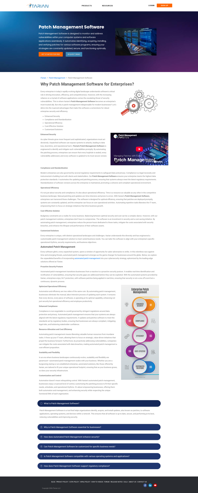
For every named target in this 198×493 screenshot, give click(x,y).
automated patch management (87, 258)
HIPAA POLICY (85, 482)
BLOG (53, 482)
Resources (107, 5)
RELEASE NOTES (117, 482)
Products (87, 5)
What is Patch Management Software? (61, 403)
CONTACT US (142, 482)
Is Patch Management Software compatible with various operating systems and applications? (86, 456)
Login (151, 5)
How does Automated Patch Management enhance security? (71, 437)
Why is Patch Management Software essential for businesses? (72, 427)
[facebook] (145, 486)
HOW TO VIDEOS (97, 482)
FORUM (106, 482)
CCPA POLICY (74, 482)
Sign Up (164, 5)
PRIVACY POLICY (62, 482)
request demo (74, 54)
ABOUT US (132, 482)
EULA (126, 482)
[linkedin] (150, 486)
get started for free (51, 54)
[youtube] (155, 486)
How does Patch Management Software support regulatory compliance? (77, 466)
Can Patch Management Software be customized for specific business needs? (79, 446)
